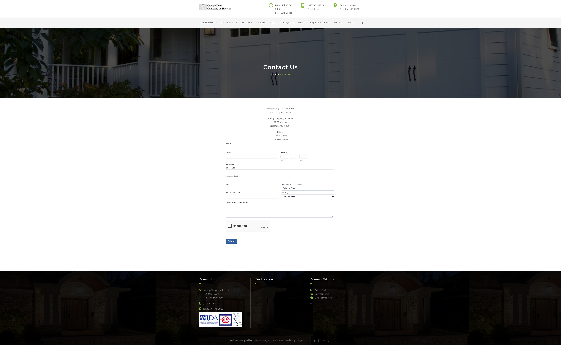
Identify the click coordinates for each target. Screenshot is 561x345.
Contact (338, 22)
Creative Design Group (264, 340)
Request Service (319, 22)
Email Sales (313, 8)
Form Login (311, 340)
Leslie (285, 139)
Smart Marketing (287, 340)
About (302, 22)
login (300, 340)
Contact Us (285, 74)
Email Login (325, 340)
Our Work (247, 22)
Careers (261, 22)
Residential (208, 22)
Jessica (331, 297)
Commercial (227, 22)
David (284, 135)
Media (273, 22)
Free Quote (287, 22)
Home (350, 22)
